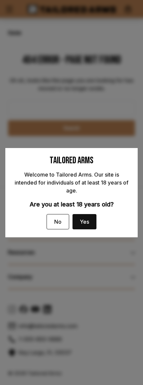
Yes (84, 221)
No (58, 221)
